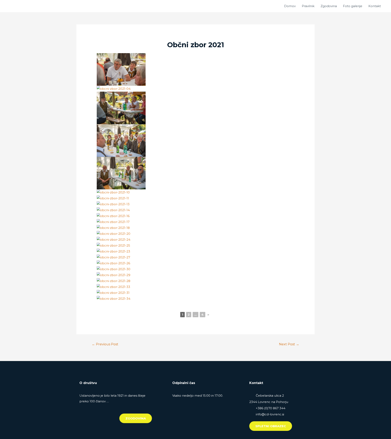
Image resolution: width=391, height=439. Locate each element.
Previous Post (105, 344)
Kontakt (374, 6)
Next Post (289, 344)
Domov (290, 6)
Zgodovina (329, 6)
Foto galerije (352, 6)
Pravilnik (308, 6)
